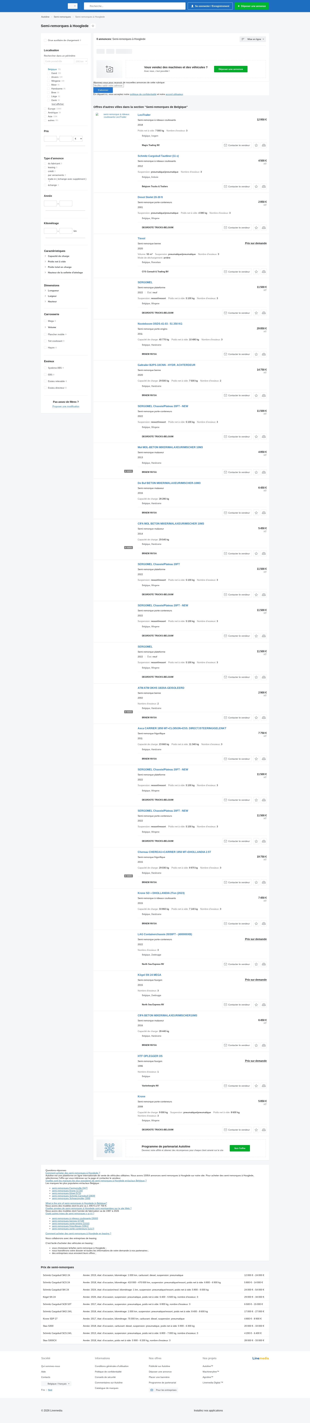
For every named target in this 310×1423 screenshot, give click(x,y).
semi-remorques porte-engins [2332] (70, 1223)
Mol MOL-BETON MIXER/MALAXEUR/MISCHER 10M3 (170, 447)
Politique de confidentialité (108, 1371)
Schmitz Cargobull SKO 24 (56, 1275)
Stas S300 (48, 1326)
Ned (50, 1390)
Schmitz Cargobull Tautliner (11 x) (158, 156)
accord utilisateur (174, 94)
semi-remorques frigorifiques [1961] (70, 1226)
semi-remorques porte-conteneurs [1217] (73, 1228)
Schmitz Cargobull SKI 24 (56, 1289)
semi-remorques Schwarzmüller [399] (71, 1198)
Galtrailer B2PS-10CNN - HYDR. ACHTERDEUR (166, 365)
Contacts (45, 1377)
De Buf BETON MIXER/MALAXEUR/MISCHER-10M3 (169, 483)
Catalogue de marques (106, 1388)
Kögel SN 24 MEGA (149, 975)
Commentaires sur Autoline (109, 1382)
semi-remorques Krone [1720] (67, 1190)
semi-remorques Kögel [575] (66, 1193)
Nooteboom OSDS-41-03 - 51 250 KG (160, 323)
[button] (256, 145)
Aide (43, 1371)
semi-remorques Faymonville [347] (70, 1188)
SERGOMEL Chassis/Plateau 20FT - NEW (163, 406)
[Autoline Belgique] (52, 6)
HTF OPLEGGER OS (150, 1056)
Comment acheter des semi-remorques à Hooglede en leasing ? (78, 1233)
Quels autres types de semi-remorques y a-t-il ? (70, 1213)
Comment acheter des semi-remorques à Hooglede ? (73, 1173)
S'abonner (103, 90)
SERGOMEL (145, 282)
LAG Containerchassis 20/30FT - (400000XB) (165, 934)
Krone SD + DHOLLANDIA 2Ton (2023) (161, 893)
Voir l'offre (239, 1148)
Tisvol (141, 238)
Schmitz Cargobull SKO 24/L (57, 1311)
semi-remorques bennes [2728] (68, 1221)
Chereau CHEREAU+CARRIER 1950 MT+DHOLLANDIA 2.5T (174, 852)
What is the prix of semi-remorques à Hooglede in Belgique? (76, 1203)
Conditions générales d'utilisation (112, 1366)
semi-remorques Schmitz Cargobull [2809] (73, 1195)
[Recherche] (87, 6)
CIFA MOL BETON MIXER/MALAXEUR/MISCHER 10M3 (171, 523)
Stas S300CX (50, 1340)
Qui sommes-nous (50, 1366)
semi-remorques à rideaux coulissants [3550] (75, 1218)
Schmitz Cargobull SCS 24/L (57, 1333)
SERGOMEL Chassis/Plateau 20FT (159, 564)
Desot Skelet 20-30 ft (150, 197)
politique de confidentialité (143, 94)
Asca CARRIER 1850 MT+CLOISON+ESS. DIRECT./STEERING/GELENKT (182, 728)
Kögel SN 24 (49, 1297)
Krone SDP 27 (50, 1318)
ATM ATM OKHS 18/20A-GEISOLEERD (161, 688)
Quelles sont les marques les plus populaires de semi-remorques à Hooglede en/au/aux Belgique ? (96, 1180)
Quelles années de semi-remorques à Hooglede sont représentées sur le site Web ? (89, 1208)
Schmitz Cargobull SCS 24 (56, 1282)
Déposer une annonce (231, 69)
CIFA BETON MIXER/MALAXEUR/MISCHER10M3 (167, 1015)
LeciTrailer (144, 115)
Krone (141, 1096)
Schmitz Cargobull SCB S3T (57, 1304)
